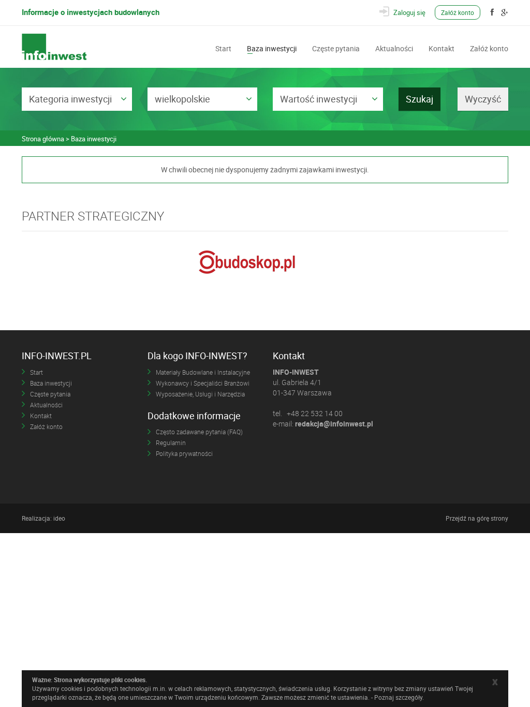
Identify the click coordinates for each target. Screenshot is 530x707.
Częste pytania (336, 47)
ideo (59, 518)
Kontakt (441, 47)
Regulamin (171, 442)
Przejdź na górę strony (477, 518)
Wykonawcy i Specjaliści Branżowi (202, 383)
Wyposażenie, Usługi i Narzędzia (200, 394)
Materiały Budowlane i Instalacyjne (203, 372)
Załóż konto (457, 12)
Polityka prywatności (184, 453)
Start (223, 47)
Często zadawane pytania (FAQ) (199, 432)
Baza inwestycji (272, 47)
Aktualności (394, 47)
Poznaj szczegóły (398, 697)
